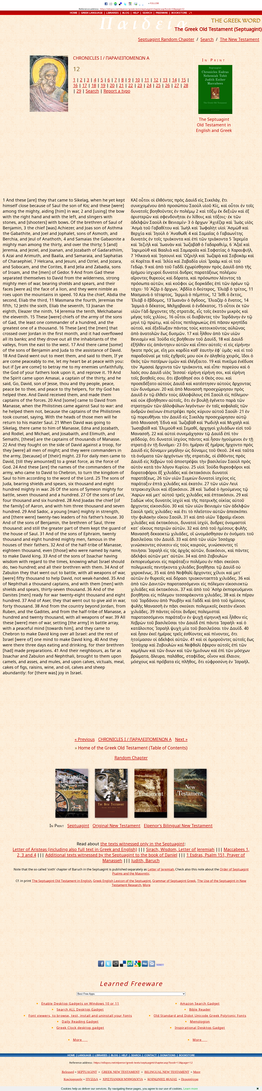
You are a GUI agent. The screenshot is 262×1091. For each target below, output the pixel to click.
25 (158, 85)
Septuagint (78, 825)
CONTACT (150, 1055)
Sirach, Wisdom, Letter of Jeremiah (180, 849)
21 (121, 85)
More (146, 885)
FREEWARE (162, 12)
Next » (181, 739)
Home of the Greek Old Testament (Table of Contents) (132, 748)
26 (167, 85)
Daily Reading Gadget (80, 1021)
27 (176, 85)
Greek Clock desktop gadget (80, 1027)
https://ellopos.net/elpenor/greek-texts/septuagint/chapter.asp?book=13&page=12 (142, 9)
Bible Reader (200, 1009)
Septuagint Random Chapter (166, 39)
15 (183, 79)
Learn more (190, 1088)
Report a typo (117, 91)
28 (186, 85)
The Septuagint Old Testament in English (61, 881)
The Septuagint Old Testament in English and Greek (214, 124)
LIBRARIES (112, 12)
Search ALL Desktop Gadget (80, 1009)
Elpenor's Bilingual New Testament (178, 825)
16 (75, 85)
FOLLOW (154, 3)
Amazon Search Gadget (200, 1003)
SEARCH (147, 12)
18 (93, 85)
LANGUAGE (84, 1055)
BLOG (125, 12)
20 (112, 85)
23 (140, 85)
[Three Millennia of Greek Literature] (235, 23)
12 (156, 79)
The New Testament (239, 39)
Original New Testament (116, 825)
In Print (214, 60)
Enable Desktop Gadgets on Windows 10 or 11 (80, 1003)
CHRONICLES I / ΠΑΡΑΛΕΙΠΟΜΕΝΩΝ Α (111, 58)
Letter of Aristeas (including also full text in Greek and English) (75, 849)
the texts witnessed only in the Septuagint (142, 843)
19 (103, 85)
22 (130, 85)
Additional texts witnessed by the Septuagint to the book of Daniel (111, 855)
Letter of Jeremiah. (161, 869)
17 (84, 85)
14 (174, 79)
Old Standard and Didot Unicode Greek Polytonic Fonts (200, 1015)
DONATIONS (167, 1055)
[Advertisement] (131, 166)
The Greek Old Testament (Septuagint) (218, 29)
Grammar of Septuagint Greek (174, 881)
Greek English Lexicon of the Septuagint (122, 881)
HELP (136, 12)
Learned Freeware (131, 983)
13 (165, 79)
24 (149, 85)
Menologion (200, 1021)
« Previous (85, 739)
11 (146, 79)
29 (79, 91)
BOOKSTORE (179, 12)
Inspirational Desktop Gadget (200, 1027)
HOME (73, 12)
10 (137, 79)
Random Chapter (131, 757)
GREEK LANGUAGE (92, 12)
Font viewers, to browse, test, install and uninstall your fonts (80, 1015)
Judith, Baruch (145, 860)
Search (207, 39)
